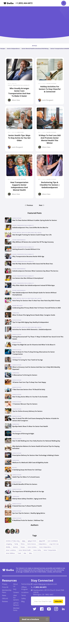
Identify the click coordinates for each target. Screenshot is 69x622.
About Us (15, 585)
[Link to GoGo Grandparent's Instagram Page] (56, 609)
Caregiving (9, 544)
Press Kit (5, 587)
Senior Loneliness (11, 550)
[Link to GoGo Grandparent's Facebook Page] (41, 609)
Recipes (22, 547)
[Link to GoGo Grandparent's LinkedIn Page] (63, 609)
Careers (16, 592)
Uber (25, 553)
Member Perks (16, 609)
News (4, 595)
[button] (63, 3)
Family (16, 544)
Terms (23, 595)
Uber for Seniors (16, 597)
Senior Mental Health (25, 550)
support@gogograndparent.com (45, 584)
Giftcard (5, 598)
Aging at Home (32, 541)
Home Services (31, 544)
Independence (42, 544)
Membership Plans (6, 591)
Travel (19, 553)
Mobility (8, 547)
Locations (24, 592)
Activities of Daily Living (12, 541)
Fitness (23, 544)
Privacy (4, 584)
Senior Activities (32, 547)
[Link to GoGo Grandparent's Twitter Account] (34, 609)
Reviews (5, 601)
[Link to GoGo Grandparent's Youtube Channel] (49, 609)
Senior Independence (13, 48)
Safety (23, 598)
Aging (23, 541)
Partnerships (26, 584)
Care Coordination (52, 541)
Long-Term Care (54, 544)
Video (30, 553)
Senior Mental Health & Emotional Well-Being (35, 48)
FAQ (14, 589)
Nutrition (15, 547)
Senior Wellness (10, 553)
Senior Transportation (49, 550)
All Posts (34, 45)
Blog (22, 601)
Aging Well (42, 541)
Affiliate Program (24, 588)
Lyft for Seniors (16, 604)
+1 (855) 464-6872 (24, 3)
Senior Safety (37, 550)
